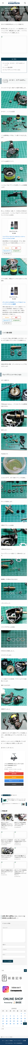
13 (14, 1018)
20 (14, 1021)
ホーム (3, 1040)
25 (6, 1023)
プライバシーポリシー (18, 1040)
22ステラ (13, 12)
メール (4, 949)
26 (10, 1023)
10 (3, 1018)
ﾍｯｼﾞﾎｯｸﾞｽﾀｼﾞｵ (7, 253)
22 (21, 1021)
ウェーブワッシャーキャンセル (12, 69)
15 (21, 1018)
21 (17, 1021)
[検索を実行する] (25, 970)
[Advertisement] (14, 897)
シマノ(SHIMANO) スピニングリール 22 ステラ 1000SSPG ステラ (13, 764)
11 (6, 1018)
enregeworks (16, 320)
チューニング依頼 (6, 12)
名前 (4, 944)
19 (10, 1021)
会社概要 (24, 1040)
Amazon (7, 248)
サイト (4, 954)
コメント (5, 927)
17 (3, 1021)
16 (25, 1018)
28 (17, 1023)
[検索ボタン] (25, 3)
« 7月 (2, 1028)
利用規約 (11, 1040)
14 (17, 1018)
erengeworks (16, 250)
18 (6, 1021)
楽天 (16, 248)
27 (14, 1023)
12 (10, 1018)
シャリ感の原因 (8, 67)
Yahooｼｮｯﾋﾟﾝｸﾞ (7, 250)
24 (3, 1023)
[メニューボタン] (3, 3)
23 (25, 1021)
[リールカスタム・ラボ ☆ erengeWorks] (14, 3)
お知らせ (7, 1040)
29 (21, 1023)
